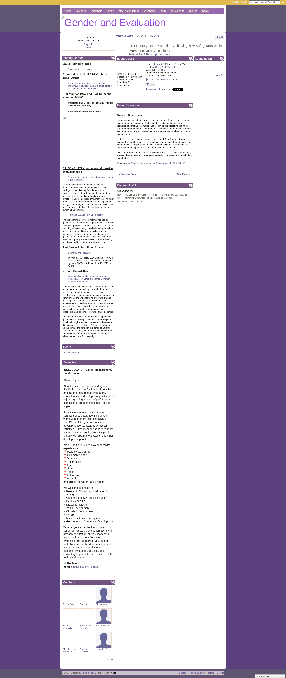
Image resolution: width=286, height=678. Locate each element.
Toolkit (100, 215)
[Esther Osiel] (70, 595)
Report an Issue (197, 673)
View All (111, 659)
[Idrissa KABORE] (200, 69)
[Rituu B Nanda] (121, 53)
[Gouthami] (87, 595)
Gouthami (84, 604)
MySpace (153, 89)
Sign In (244, 2)
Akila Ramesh (102, 625)
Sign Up (235, 2)
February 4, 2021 (160, 64)
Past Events (142, 36)
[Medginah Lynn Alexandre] (70, 640)
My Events (155, 36)
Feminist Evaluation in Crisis (82, 215)
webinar (161, 70)
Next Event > (183, 174)
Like (152, 84)
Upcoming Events (124, 36)
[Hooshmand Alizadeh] (87, 616)
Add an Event (72, 352)
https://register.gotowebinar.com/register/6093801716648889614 (156, 163)
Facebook (167, 89)
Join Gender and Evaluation (130, 201)
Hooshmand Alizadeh (85, 626)
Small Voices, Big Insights (80, 69)
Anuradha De (102, 649)
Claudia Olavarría (84, 650)
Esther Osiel (68, 604)
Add (221, 37)
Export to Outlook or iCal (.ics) (163, 79)
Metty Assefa (101, 604)
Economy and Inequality (79, 253)
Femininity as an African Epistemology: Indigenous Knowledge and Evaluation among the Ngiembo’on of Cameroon (90, 86)
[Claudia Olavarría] (87, 640)
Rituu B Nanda (145, 54)
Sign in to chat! (263, 676)
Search (283, 2)
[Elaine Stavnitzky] (70, 616)
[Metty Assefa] (104, 595)
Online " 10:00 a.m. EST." (167, 67)
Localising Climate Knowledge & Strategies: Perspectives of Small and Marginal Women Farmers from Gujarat (89, 279)
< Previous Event (127, 174)
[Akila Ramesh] (104, 616)
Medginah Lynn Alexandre (70, 650)
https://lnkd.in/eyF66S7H (85, 566)
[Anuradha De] (104, 640)
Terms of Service (216, 673)
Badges (182, 673)
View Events (164, 54)
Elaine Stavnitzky (67, 626)
